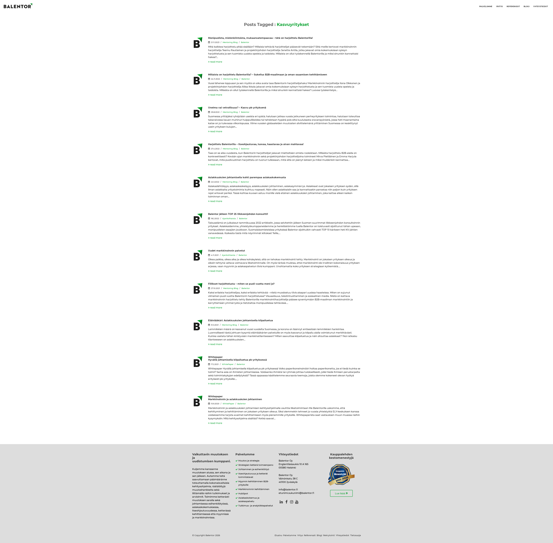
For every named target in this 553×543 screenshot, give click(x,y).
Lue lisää (341, 493)
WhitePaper (227, 364)
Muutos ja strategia (248, 461)
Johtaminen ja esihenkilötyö (253, 469)
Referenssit (513, 6)
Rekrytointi (329, 535)
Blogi (527, 6)
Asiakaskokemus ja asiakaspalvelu (248, 499)
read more (216, 62)
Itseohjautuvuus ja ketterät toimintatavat (253, 475)
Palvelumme (485, 6)
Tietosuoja (355, 535)
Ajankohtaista (229, 219)
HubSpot (243, 494)
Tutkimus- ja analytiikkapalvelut (255, 506)
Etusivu (278, 535)
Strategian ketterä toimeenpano (255, 465)
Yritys (499, 6)
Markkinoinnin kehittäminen (253, 489)
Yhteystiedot (540, 6)
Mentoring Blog (230, 42)
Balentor (245, 42)
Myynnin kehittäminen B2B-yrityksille (253, 483)
